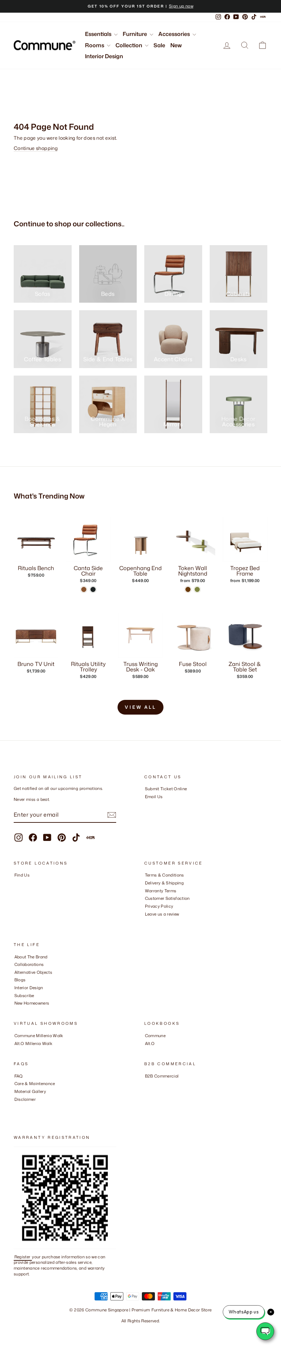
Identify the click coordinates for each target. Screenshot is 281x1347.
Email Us (154, 797)
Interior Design (104, 56)
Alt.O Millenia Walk (33, 1043)
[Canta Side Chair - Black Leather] (93, 589)
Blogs (20, 980)
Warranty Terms (160, 891)
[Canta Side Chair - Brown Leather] (84, 589)
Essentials (98, 34)
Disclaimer (25, 1099)
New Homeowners (31, 1003)
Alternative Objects (33, 972)
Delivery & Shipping (164, 883)
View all (140, 707)
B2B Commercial (162, 1076)
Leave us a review (162, 914)
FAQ (18, 1076)
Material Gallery (30, 1091)
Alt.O (150, 1043)
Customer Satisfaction (167, 898)
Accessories (174, 34)
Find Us (21, 875)
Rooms (95, 45)
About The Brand (31, 957)
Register (23, 1257)
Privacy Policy (159, 906)
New (176, 45)
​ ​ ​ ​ (16, 1107)
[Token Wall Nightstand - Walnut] (188, 589)
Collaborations (29, 964)
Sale (159, 45)
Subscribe (24, 995)
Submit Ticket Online (166, 789)
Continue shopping (36, 148)
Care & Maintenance (34, 1083)
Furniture (135, 34)
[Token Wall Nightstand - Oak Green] (197, 589)
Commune (155, 1035)
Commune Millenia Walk (38, 1035)
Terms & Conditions (164, 875)
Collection (129, 45)
